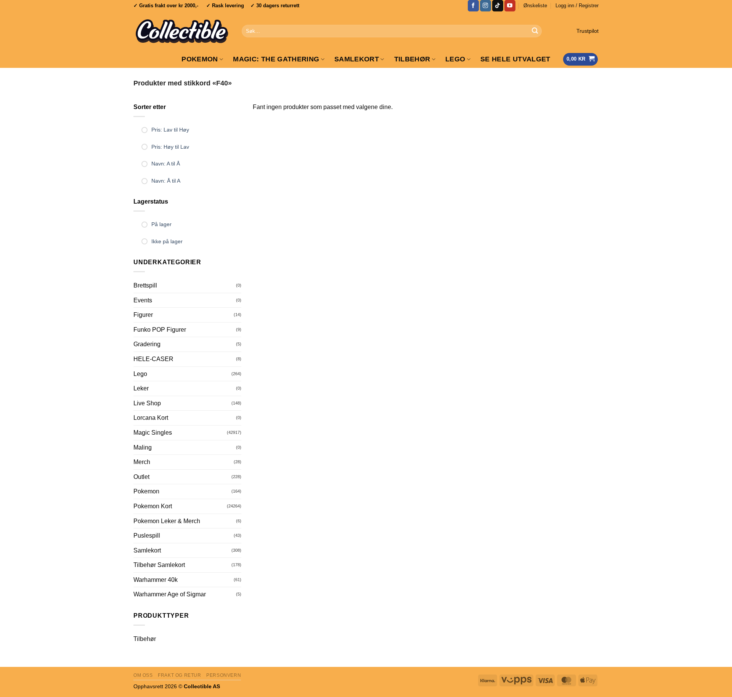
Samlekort (356, 59)
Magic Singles (152, 432)
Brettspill (145, 285)
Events (142, 300)
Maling (142, 447)
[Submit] (534, 31)
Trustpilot (587, 31)
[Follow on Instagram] (485, 5)
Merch (141, 462)
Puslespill (146, 535)
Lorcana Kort (150, 417)
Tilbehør (412, 59)
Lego (140, 374)
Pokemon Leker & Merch (166, 521)
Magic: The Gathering (276, 59)
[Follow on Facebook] (473, 5)
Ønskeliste (535, 5)
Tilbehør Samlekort (159, 565)
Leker (141, 388)
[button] (577, 6)
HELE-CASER (153, 359)
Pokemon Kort (152, 506)
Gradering (147, 344)
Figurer (143, 315)
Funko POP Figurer (159, 329)
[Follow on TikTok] (497, 5)
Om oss (143, 675)
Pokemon (199, 59)
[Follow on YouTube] (509, 5)
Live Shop (147, 403)
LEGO (455, 59)
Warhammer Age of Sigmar (169, 594)
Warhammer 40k (155, 580)
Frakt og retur (179, 675)
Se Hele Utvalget (515, 59)
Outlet (141, 477)
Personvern (223, 675)
